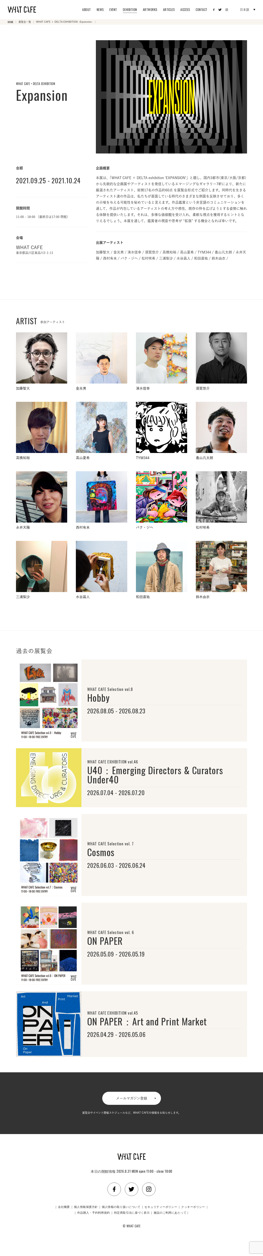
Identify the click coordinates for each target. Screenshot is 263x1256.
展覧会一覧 (24, 22)
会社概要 (64, 1206)
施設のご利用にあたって (170, 1212)
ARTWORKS (150, 9)
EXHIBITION (130, 9)
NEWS (100, 9)
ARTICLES (169, 9)
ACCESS (185, 9)
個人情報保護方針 (86, 1206)
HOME (10, 22)
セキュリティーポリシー (160, 1206)
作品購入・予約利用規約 (93, 1212)
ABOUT (86, 9)
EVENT (113, 9)
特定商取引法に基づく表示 (132, 1212)
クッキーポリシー (193, 1206)
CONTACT (201, 9)
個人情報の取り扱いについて (121, 1206)
